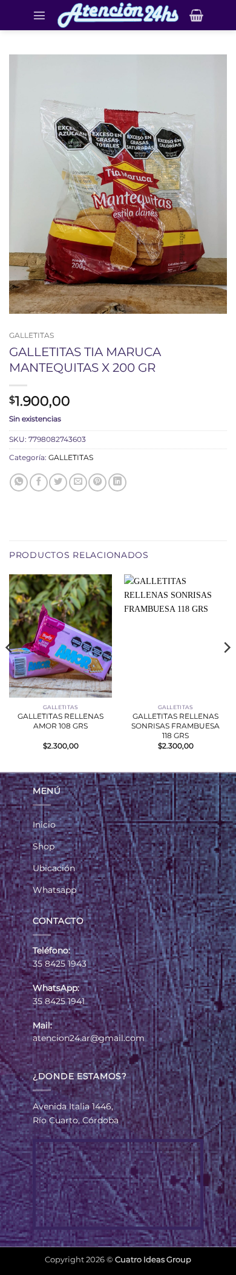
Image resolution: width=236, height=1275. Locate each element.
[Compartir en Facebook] (39, 482)
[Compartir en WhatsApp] (19, 482)
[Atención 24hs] (118, 15)
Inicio (44, 824)
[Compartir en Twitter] (58, 482)
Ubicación (54, 868)
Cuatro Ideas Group (153, 1259)
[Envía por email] (78, 482)
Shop (43, 846)
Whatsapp (54, 889)
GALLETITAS (31, 335)
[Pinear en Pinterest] (97, 482)
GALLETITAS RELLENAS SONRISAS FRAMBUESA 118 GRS (175, 726)
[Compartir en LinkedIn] (117, 482)
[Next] (226, 672)
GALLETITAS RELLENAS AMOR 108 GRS (60, 721)
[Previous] (9, 672)
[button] (39, 15)
